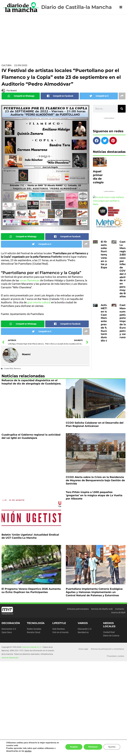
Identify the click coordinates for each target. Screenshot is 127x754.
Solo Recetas (58, 629)
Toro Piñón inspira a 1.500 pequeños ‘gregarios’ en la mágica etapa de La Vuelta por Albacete (94, 495)
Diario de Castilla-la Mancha (76, 7)
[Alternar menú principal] (121, 7)
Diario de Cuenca (111, 635)
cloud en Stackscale (10, 658)
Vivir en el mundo (60, 632)
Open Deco (7, 632)
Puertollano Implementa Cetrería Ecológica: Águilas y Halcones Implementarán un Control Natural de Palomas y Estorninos (94, 592)
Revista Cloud (33, 632)
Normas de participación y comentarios (107, 649)
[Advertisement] (63, 37)
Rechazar (93, 746)
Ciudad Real (109, 632)
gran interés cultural (39, 302)
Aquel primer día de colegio (98, 177)
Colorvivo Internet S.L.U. (32, 647)
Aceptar (74, 746)
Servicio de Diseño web (102, 609)
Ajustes (112, 746)
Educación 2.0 (84, 629)
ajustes (28, 751)
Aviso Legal (83, 649)
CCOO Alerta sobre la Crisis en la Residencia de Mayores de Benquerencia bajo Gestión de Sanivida (95, 480)
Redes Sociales (34, 629)
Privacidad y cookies (115, 656)
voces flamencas (29, 280)
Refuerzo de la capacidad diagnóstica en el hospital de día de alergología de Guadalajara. (31, 382)
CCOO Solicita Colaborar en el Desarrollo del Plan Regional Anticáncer (94, 424)
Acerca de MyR (118, 612)
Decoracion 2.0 (9, 629)
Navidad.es (83, 632)
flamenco (17, 369)
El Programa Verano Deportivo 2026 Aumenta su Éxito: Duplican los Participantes (31, 590)
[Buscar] (122, 109)
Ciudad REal (8, 369)
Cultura (7, 65)
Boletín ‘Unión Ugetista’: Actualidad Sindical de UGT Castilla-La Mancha (30, 536)
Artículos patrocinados (78, 609)
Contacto (119, 609)
